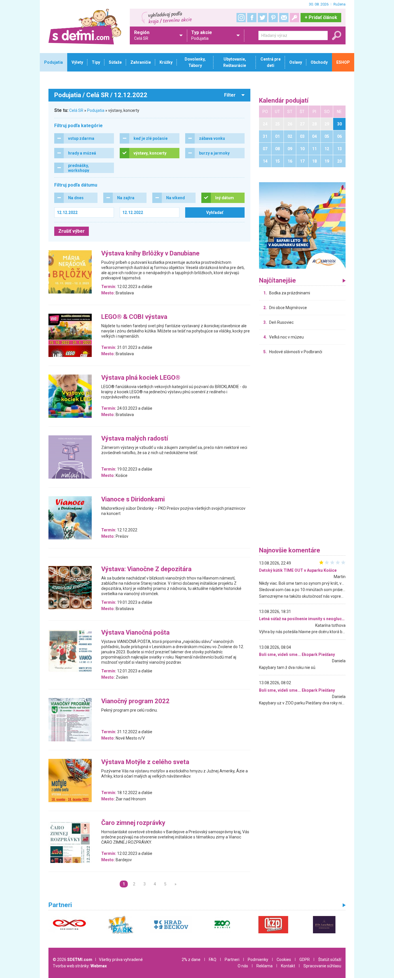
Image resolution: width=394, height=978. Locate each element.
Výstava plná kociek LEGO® (140, 378)
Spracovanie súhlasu (322, 966)
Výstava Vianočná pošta (135, 632)
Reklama (264, 966)
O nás (243, 966)
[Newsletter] (283, 17)
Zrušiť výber (71, 231)
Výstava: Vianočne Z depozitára (146, 569)
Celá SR (76, 110)
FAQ (212, 959)
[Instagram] (241, 17)
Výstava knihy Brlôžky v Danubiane (150, 253)
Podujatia (95, 110)
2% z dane (191, 959)
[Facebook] (251, 17)
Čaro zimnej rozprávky (133, 823)
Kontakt (288, 966)
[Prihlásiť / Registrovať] (294, 17)
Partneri (232, 959)
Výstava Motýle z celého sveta (145, 762)
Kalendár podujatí (284, 100)
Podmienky (258, 959)
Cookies (284, 959)
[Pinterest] (273, 17)
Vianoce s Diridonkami (133, 499)
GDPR (304, 959)
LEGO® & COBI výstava (134, 317)
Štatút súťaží (329, 959)
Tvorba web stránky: (80, 966)
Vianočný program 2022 (135, 701)
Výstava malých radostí (134, 438)
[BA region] (302, 225)
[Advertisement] (302, 452)
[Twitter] (262, 17)
